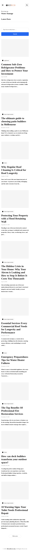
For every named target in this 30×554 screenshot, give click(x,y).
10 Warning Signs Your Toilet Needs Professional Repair (14, 510)
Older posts (15, 536)
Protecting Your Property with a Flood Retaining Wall (14, 218)
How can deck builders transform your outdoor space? (14, 459)
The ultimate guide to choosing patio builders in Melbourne (13, 121)
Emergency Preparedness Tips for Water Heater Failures (14, 360)
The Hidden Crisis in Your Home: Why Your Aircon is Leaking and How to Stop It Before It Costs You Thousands (14, 272)
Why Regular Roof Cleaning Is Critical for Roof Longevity (13, 170)
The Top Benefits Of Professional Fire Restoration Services (12, 410)
